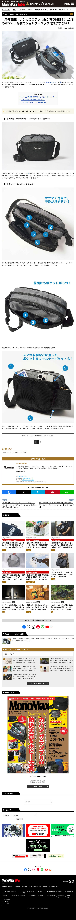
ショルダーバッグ (18, 452)
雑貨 (33, 582)
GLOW (23, 895)
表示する (19, 819)
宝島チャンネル (6, 892)
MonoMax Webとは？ (8, 886)
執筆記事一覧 (20, 471)
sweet (32, 891)
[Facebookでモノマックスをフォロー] (24, 628)
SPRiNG (5, 895)
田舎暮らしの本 (61, 896)
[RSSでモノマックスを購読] (50, 870)
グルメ (28, 612)
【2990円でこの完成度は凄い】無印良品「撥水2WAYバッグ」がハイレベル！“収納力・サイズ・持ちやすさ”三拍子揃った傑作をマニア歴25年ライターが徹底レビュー (13, 579)
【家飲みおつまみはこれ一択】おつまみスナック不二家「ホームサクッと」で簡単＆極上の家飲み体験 (37, 607)
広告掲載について (54, 886)
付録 (71, 14)
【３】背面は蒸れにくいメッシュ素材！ (33, 102)
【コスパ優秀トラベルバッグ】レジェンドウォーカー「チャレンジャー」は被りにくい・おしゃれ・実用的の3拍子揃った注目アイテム (19, 505)
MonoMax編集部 (21, 463)
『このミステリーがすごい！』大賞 (6, 901)
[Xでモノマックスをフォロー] (28, 628)
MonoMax (32, 895)
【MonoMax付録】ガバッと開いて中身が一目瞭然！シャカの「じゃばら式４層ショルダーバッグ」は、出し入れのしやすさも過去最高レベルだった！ (43, 639)
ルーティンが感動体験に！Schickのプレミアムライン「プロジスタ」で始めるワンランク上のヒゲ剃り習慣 (13, 607)
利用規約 (45, 886)
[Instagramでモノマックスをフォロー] (33, 628)
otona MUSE (15, 895)
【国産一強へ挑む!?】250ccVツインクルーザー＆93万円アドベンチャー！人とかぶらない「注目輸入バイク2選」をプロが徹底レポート (61, 660)
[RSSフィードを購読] (52, 628)
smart (41, 895)
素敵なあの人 (52, 891)
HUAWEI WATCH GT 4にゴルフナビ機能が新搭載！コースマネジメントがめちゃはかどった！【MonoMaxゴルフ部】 (56, 505)
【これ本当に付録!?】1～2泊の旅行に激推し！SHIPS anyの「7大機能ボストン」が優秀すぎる (62, 574)
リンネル (60, 891)
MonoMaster (52, 895)
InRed (13, 891)
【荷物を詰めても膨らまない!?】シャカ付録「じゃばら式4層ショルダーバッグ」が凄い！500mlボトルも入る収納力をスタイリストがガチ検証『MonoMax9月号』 (62, 547)
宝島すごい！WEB (70, 896)
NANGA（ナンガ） (7, 452)
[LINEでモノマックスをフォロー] (42, 628)
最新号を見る (37, 786)
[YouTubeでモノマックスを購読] (47, 628)
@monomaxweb (22, 476)
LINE (67, 492)
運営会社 (17, 886)
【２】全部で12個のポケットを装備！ (33, 100)
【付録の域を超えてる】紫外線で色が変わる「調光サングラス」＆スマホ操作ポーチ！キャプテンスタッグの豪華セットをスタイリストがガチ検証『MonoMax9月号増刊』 (37, 579)
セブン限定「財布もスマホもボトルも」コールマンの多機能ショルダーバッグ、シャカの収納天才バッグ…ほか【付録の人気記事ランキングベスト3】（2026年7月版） (38, 111)
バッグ (4, 550)
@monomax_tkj (27, 478)
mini (41, 891)
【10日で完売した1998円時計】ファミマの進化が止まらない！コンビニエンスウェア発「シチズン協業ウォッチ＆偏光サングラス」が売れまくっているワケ (24, 668)
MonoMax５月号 (51, 82)
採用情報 (24, 886)
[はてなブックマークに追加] (38, 492)
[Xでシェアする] (23, 492)
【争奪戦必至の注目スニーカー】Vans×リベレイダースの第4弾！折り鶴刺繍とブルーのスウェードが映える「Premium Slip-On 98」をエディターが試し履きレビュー (61, 668)
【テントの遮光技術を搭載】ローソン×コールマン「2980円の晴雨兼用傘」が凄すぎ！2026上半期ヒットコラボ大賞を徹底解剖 (24, 660)
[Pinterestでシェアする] (52, 492)
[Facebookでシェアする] (9, 492)
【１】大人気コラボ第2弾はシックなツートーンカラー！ (39, 97)
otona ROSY (70, 891)
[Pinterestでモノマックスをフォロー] (38, 628)
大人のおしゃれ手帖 (25, 892)
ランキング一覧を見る (37, 683)
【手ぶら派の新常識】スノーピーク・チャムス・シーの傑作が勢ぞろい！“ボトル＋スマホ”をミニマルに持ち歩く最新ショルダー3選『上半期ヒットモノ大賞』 (37, 547)
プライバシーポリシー (35, 886)
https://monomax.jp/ (28, 480)
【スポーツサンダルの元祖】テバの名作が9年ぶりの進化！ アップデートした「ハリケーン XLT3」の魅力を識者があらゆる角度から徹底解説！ (62, 609)
